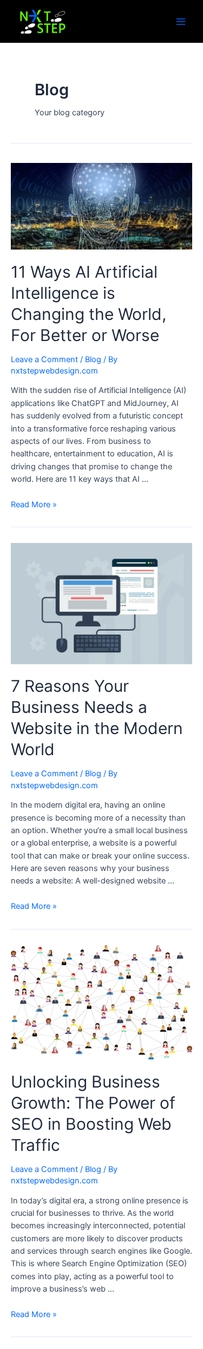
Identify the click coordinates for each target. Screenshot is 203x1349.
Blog (93, 359)
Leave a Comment (44, 359)
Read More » (34, 504)
